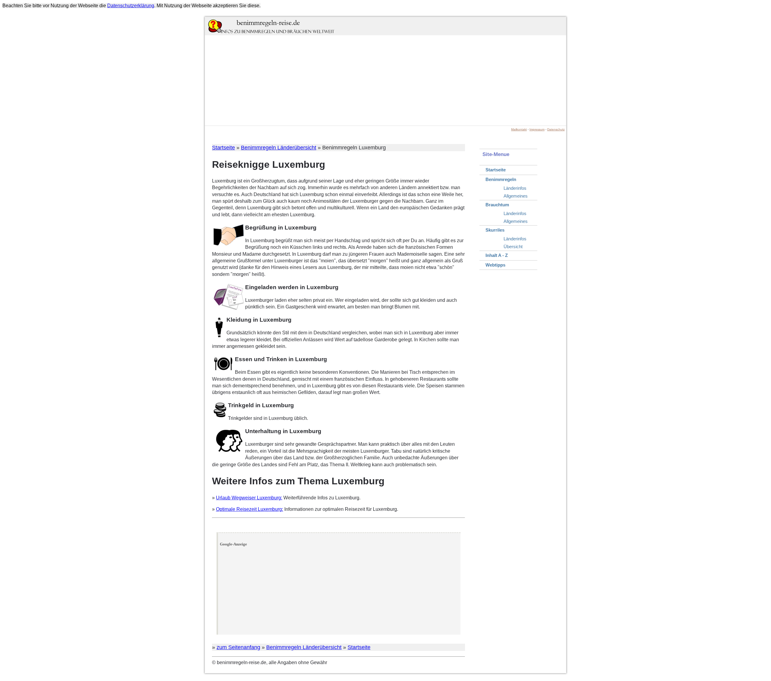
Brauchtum (497, 204)
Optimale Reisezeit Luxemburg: (249, 509)
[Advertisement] (385, 80)
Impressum (537, 129)
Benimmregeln (500, 179)
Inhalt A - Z (496, 255)
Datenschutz (556, 129)
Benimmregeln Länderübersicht (278, 148)
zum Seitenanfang (238, 647)
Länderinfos (515, 188)
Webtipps (495, 264)
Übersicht (513, 246)
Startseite (223, 148)
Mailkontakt (519, 129)
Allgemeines (516, 195)
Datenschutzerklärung (130, 5)
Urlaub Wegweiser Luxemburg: (249, 497)
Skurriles (494, 230)
